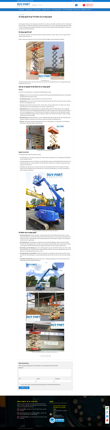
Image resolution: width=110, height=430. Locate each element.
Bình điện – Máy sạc (46, 9)
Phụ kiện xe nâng (29, 9)
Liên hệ (86, 0)
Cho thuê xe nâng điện (67, 9)
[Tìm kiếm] (76, 5)
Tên (20, 378)
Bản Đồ (107, 409)
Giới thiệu (77, 0)
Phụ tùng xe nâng (37, 9)
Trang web (57, 378)
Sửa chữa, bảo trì (76, 9)
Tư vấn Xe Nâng (21, 14)
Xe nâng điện (21, 9)
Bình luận (21, 367)
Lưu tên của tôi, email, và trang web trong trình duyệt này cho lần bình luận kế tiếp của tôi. (40, 384)
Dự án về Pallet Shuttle (86, 9)
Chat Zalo (107, 413)
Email (38, 378)
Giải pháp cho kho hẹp (56, 9)
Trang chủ (73, 0)
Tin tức (82, 0)
